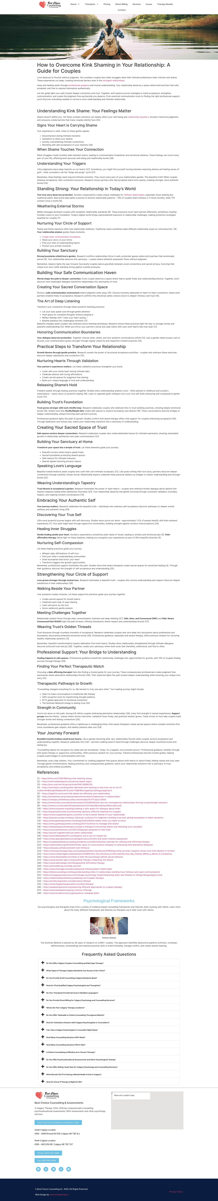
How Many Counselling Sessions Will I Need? (65, 1037)
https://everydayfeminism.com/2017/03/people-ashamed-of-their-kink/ (77, 829)
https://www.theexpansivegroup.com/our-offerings (67, 890)
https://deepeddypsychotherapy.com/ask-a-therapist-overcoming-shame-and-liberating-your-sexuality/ (92, 826)
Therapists (90, 4)
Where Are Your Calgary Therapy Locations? (65, 1008)
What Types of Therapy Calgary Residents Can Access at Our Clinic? (75, 971)
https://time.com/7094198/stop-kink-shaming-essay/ (67, 778)
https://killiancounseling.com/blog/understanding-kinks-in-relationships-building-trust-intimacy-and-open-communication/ (101, 872)
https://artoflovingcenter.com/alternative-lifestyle (67, 881)
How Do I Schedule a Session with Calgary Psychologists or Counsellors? (78, 1022)
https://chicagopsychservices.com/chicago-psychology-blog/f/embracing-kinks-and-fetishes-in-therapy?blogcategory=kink (102, 875)
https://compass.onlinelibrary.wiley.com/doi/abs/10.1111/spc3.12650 (74, 799)
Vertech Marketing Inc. (59, 1195)
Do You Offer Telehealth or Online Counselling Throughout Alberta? (75, 1015)
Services (137, 4)
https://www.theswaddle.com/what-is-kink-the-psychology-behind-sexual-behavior (83, 857)
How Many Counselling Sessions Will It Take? (65, 1045)
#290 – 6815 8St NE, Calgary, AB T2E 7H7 (54, 1144)
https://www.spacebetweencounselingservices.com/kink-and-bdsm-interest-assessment (85, 838)
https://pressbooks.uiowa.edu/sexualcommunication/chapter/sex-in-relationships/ (81, 796)
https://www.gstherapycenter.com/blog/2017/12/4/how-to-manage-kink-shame (81, 823)
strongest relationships (114, 80)
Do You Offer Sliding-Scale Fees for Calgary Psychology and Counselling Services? (82, 1067)
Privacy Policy (176, 1191)
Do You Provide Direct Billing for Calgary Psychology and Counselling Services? (80, 1000)
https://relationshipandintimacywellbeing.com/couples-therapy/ (73, 878)
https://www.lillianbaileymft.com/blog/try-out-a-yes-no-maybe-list (75, 835)
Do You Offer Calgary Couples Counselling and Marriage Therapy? (74, 963)
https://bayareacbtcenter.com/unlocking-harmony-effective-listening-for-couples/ (82, 811)
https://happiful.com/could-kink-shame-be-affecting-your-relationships (76, 793)
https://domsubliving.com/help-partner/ (62, 866)
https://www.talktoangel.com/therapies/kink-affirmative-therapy (74, 863)
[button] (38, 930)
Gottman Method (109, 938)
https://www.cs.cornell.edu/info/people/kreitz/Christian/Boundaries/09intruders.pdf (81, 805)
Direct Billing (121, 4)
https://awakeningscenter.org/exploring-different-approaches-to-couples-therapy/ (82, 887)
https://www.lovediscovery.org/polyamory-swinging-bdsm (71, 893)
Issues (149, 4)
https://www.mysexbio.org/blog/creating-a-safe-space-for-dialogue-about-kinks (81, 808)
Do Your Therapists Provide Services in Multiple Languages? (72, 993)
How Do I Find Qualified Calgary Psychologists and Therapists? (73, 985)
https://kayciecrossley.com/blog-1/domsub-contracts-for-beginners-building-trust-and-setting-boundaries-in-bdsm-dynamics (103, 817)
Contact (122, 10)
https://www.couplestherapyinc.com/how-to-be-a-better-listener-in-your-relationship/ (84, 814)
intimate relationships (134, 195)
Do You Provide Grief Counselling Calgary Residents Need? (71, 978)
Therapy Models (165, 4)
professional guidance (78, 85)
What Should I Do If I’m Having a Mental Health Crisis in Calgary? (73, 1074)
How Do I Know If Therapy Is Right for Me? (64, 1082)
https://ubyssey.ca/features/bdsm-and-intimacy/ (66, 848)
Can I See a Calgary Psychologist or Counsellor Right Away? (72, 1030)
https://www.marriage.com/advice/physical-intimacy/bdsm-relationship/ (77, 869)
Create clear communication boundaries (61, 237)
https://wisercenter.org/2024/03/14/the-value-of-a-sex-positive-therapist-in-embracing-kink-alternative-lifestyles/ (98, 845)
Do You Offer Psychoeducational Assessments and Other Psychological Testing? (81, 1060)
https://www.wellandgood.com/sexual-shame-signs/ (67, 781)
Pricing (107, 4)
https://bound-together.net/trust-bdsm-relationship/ (68, 832)
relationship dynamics (138, 117)
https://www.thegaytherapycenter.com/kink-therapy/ (68, 884)
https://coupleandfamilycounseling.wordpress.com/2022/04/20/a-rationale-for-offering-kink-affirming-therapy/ (96, 841)
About (73, 4)
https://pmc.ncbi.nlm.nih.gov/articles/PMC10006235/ (67, 784)
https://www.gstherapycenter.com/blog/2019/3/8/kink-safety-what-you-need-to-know (84, 820)
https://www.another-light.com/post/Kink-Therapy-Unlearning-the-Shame (78, 860)
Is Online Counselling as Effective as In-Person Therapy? (70, 1052)
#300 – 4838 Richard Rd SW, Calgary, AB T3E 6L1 (57, 1134)
